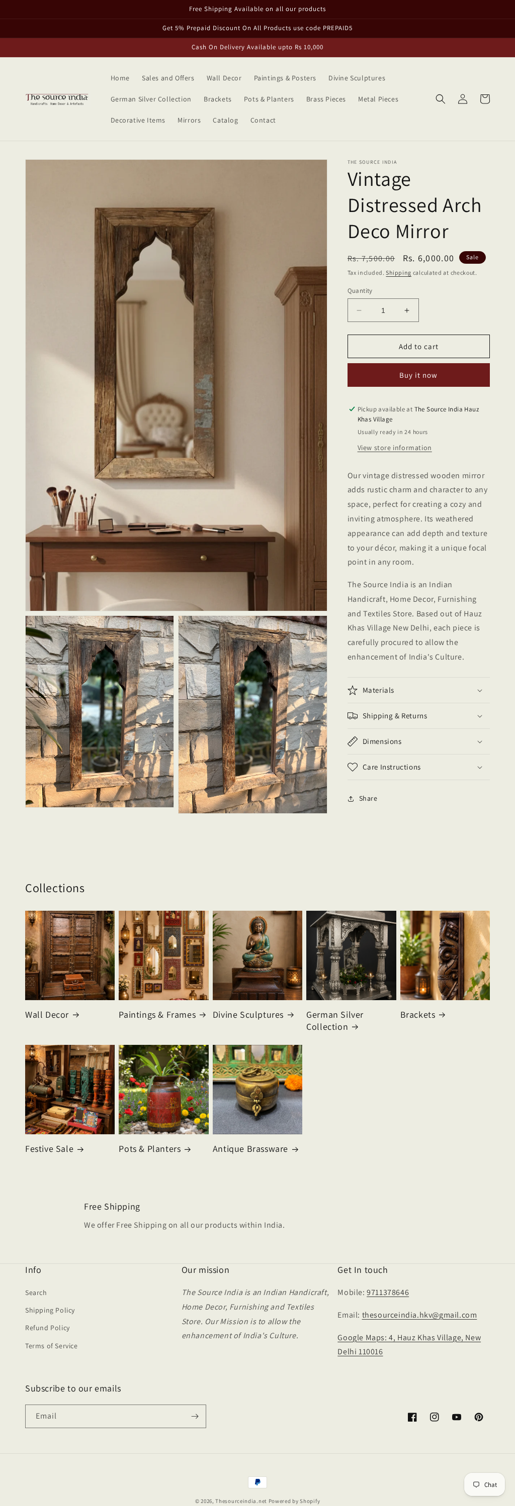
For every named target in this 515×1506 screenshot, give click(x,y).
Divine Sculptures (248, 1014)
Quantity (360, 290)
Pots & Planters (150, 1148)
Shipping (398, 272)
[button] (441, 99)
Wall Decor (47, 1014)
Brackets (418, 1014)
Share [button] (368, 798)
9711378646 (388, 1292)
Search (36, 1292)
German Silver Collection (335, 1020)
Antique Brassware (250, 1148)
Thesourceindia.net (241, 1500)
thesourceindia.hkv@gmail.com (419, 1315)
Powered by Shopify (294, 1500)
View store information (395, 447)
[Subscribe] (195, 1416)
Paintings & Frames (157, 1014)
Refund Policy (47, 1327)
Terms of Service (51, 1345)
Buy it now (418, 375)
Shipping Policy (50, 1310)
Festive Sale (49, 1148)
